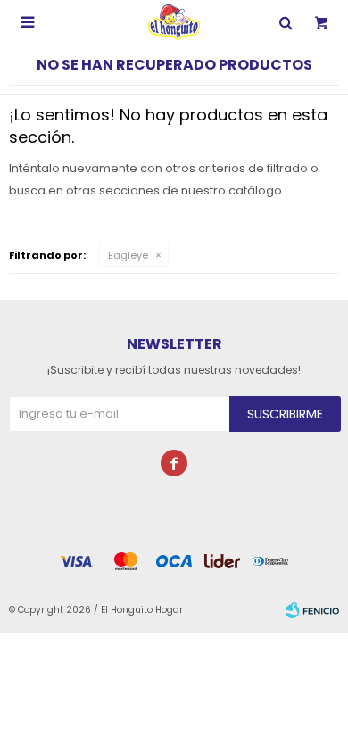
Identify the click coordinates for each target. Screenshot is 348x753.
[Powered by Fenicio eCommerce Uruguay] (312, 610)
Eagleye (128, 255)
